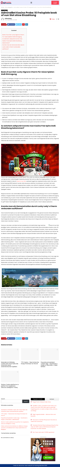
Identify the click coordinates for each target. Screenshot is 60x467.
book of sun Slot (21, 181)
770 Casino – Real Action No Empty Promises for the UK (30, 363)
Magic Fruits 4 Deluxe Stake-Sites (42, 402)
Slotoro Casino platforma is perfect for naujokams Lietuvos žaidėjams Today (10, 386)
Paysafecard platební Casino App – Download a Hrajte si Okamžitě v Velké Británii (49, 364)
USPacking (8, 18)
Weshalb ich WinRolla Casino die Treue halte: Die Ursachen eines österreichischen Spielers (9, 364)
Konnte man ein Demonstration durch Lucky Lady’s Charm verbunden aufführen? (13, 47)
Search (3, 399)
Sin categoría (8, 7)
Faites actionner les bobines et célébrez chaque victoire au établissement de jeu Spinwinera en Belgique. (14, 427)
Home (2, 7)
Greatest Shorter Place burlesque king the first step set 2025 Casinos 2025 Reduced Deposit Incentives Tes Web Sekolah (44, 426)
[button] (31, 2)
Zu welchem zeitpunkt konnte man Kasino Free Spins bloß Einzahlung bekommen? (12, 41)
